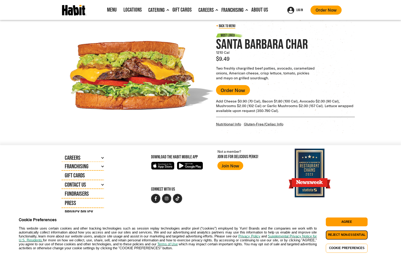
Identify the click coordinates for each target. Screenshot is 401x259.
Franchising (232, 10)
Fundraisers (77, 193)
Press (70, 202)
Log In (299, 10)
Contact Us (75, 184)
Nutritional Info (228, 124)
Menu (112, 9)
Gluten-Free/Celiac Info (263, 124)
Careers (206, 10)
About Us (259, 9)
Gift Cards (182, 9)
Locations (132, 9)
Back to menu (227, 26)
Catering (156, 10)
